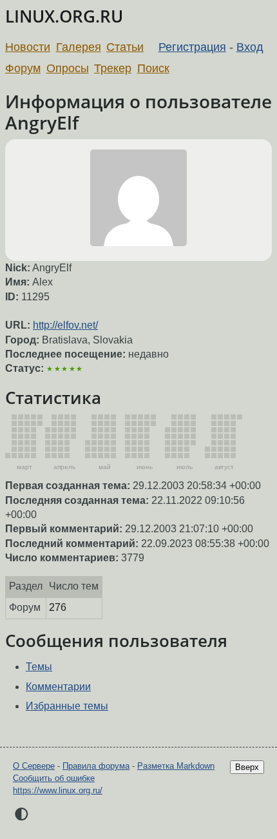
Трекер (112, 68)
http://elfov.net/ (65, 325)
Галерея (78, 47)
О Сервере (34, 766)
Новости (27, 47)
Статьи (125, 47)
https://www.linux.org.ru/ (57, 790)
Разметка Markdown (176, 766)
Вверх (247, 767)
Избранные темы (67, 705)
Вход (249, 47)
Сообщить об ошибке (54, 778)
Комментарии (58, 686)
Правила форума (95, 766)
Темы (39, 666)
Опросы (67, 68)
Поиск (153, 68)
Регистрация (192, 47)
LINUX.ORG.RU (64, 16)
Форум (23, 68)
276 (57, 607)
